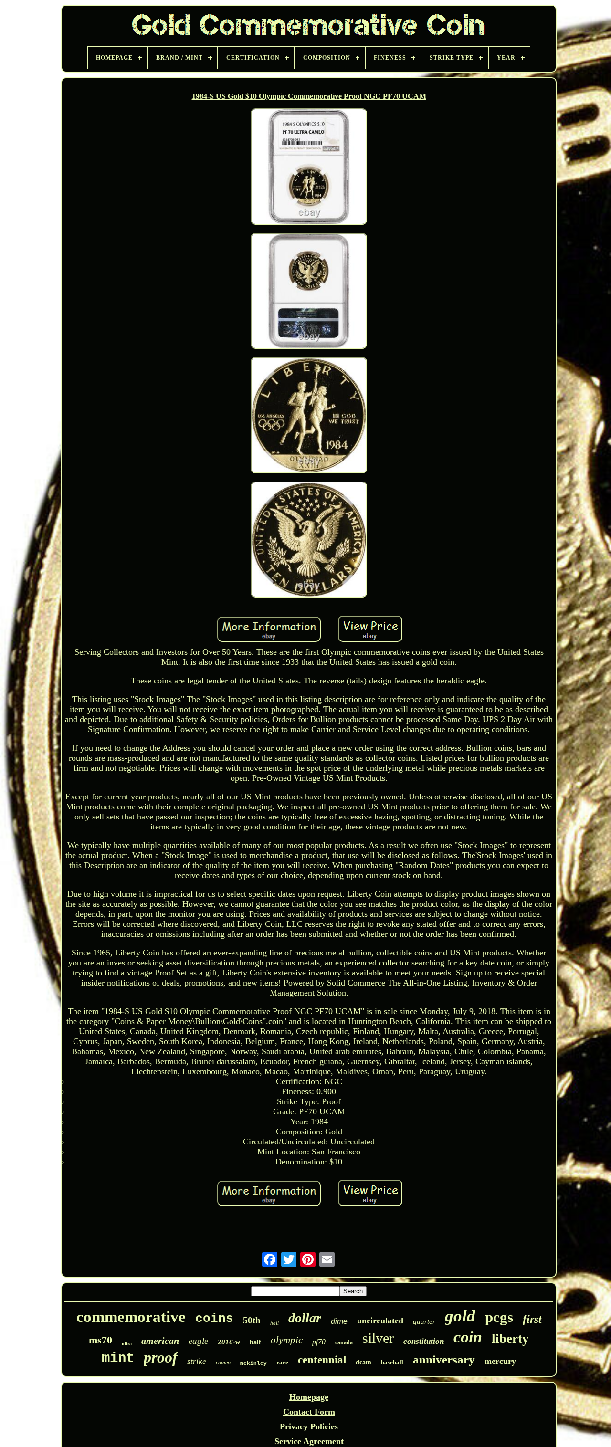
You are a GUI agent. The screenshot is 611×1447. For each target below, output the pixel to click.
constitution (423, 1341)
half (255, 1342)
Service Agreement (309, 1441)
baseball (392, 1362)
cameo (223, 1362)
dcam (363, 1362)
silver (378, 1338)
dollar (304, 1318)
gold (460, 1316)
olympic (287, 1340)
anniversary (444, 1359)
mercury (500, 1361)
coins (214, 1318)
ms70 (100, 1340)
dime (339, 1321)
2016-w (229, 1342)
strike (196, 1361)
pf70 (319, 1342)
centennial (322, 1360)
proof (161, 1357)
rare (282, 1362)
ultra (127, 1343)
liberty (510, 1339)
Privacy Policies (309, 1426)
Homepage (308, 1397)
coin (467, 1337)
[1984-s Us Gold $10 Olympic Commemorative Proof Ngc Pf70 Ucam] (308, 167)
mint (118, 1358)
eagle (198, 1341)
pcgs (499, 1317)
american (160, 1340)
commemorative (131, 1316)
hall (274, 1323)
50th (252, 1320)
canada (344, 1342)
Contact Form (309, 1411)
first (532, 1319)
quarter (424, 1321)
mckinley (253, 1363)
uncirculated (380, 1320)
